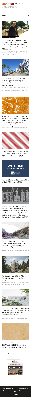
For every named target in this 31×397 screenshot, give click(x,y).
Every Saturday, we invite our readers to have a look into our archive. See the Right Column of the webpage (15, 153)
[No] (29, 392)
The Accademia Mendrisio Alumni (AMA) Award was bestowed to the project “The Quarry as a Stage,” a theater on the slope (14, 244)
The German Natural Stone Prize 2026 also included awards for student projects (15, 278)
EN (25, 15)
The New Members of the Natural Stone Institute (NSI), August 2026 (15, 181)
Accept (16, 394)
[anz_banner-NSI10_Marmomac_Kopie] (15, 367)
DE (28, 15)
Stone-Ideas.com (12, 3)
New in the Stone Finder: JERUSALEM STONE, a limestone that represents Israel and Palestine (14, 345)
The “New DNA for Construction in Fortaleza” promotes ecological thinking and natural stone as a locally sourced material (15, 81)
